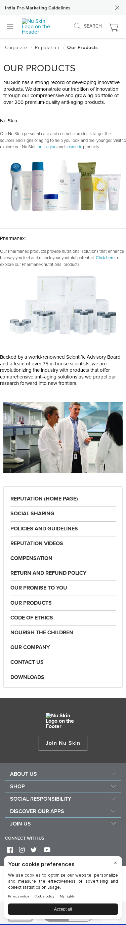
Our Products (31, 603)
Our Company (30, 647)
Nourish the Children (41, 632)
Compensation (31, 558)
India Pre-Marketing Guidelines (38, 8)
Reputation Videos (36, 543)
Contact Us (27, 662)
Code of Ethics (31, 617)
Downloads (27, 677)
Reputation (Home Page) (44, 498)
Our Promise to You (38, 588)
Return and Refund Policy (48, 573)
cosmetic (74, 147)
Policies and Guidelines (44, 528)
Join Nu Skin (63, 743)
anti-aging (47, 147)
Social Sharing (32, 513)
